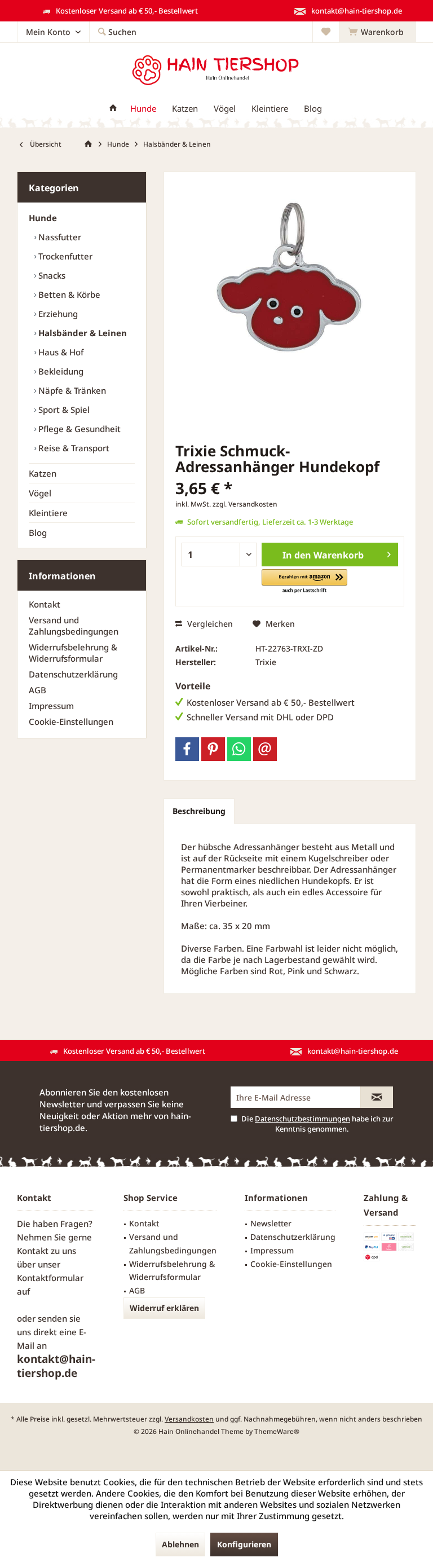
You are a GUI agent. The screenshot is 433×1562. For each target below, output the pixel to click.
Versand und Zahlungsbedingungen (73, 625)
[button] (304, 582)
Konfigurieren (244, 1544)
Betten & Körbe (68, 294)
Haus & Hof (59, 352)
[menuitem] (377, 32)
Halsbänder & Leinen (81, 332)
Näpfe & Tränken (71, 390)
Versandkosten (189, 1419)
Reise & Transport (72, 448)
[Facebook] (187, 749)
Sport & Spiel (63, 409)
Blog (38, 532)
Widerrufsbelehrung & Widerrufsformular (73, 652)
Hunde (43, 217)
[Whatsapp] (239, 749)
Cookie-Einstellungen (71, 721)
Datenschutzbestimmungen (302, 1119)
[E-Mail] (265, 749)
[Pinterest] (213, 749)
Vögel (40, 493)
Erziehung (57, 313)
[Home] (113, 108)
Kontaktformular (50, 1277)
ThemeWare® (276, 1431)
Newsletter (270, 1223)
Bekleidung (59, 371)
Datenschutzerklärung (73, 674)
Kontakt (44, 604)
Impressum (51, 705)
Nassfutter (58, 237)
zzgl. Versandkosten (245, 504)
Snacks (50, 275)
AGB (37, 690)
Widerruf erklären (164, 1308)
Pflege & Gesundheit (78, 428)
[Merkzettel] (325, 32)
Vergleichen (209, 623)
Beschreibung (199, 811)
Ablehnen (180, 1544)
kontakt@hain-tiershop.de (56, 1366)
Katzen (42, 473)
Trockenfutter (64, 256)
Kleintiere (48, 512)
